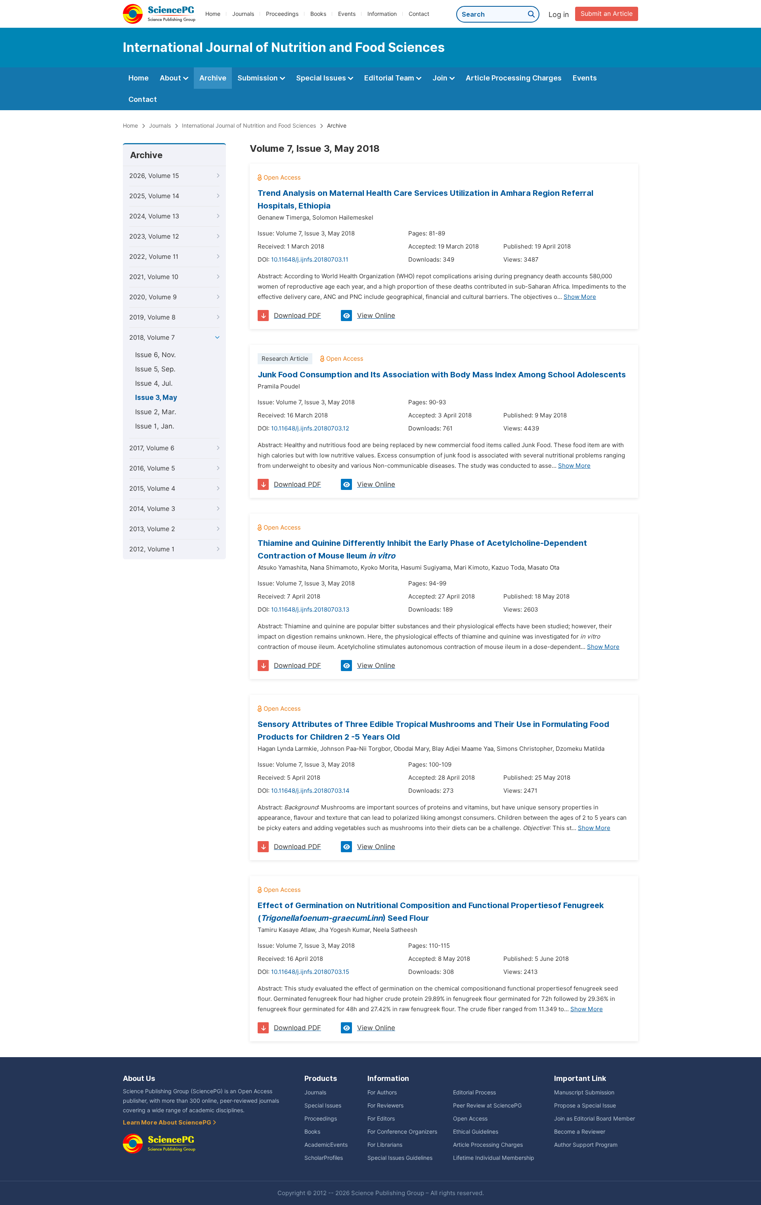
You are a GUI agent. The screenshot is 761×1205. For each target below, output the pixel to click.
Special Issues (322, 78)
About (171, 78)
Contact (419, 14)
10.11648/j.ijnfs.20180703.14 (310, 790)
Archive (212, 78)
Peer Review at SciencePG (487, 1105)
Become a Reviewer (579, 1131)
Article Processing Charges (514, 78)
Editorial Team (390, 78)
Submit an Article (607, 13)
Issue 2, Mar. (155, 412)
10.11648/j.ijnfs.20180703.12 (310, 428)
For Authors (382, 1092)
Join (440, 78)
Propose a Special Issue (585, 1105)
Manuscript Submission (584, 1092)
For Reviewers (385, 1105)
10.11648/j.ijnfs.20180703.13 (310, 609)
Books (318, 14)
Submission (258, 78)
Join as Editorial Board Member (594, 1118)
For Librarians (384, 1145)
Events (347, 14)
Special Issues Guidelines (399, 1158)
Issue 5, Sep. (155, 369)
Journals (243, 14)
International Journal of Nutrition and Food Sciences (249, 125)
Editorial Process (474, 1092)
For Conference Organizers (402, 1131)
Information (382, 14)
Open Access (470, 1118)
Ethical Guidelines (475, 1131)
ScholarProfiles (323, 1158)
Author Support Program (586, 1145)
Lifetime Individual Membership (493, 1158)
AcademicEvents (326, 1145)
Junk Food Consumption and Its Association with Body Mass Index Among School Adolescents (442, 374)
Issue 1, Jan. (154, 426)
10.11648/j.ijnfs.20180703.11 (309, 259)
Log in (559, 14)
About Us (139, 1078)
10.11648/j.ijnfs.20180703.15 (310, 971)
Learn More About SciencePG (167, 1122)
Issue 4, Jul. (154, 383)
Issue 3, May (156, 398)
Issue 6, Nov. (155, 355)
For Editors (381, 1118)
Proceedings (282, 14)
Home (212, 14)
